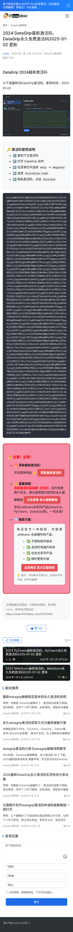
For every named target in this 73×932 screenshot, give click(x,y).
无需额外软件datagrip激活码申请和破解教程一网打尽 (36, 807)
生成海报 (13, 640)
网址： (12, 884)
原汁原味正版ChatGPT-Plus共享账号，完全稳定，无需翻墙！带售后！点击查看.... (32, 5)
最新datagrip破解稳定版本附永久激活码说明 (34, 697)
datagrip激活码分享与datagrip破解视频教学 (34, 749)
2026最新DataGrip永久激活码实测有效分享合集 (36, 777)
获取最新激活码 (50, 472)
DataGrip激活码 (53, 53)
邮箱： (11, 875)
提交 (36, 901)
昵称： (11, 866)
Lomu (6, 53)
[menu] (67, 16)
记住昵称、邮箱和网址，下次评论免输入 (30, 892)
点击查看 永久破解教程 (42, 500)
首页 (5, 25)
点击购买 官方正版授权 (39, 567)
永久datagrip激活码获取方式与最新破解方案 (34, 723)
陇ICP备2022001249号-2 (16, 923)
